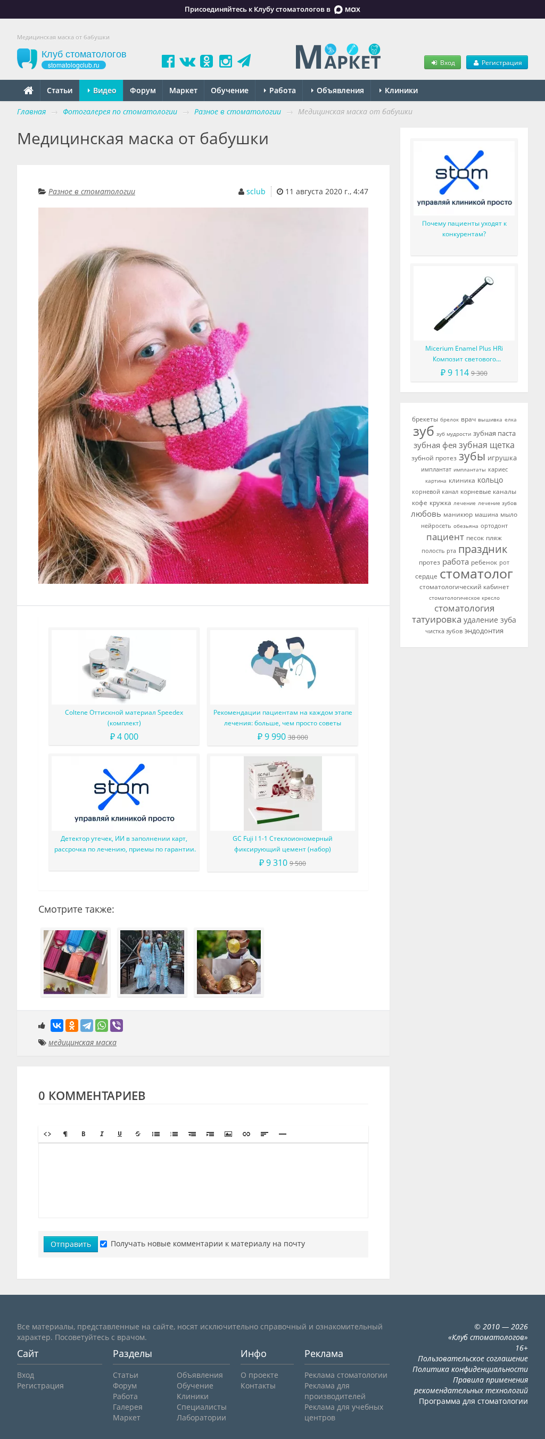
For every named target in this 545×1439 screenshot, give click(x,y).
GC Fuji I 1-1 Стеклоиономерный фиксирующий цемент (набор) (283, 844)
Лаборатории (201, 1417)
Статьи (59, 90)
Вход (447, 62)
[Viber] (116, 1025)
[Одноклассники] (71, 1025)
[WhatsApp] (101, 1025)
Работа (281, 90)
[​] (203, 1180)
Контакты (258, 1385)
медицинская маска (82, 1042)
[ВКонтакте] (57, 1025)
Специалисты (202, 1407)
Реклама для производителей (335, 1390)
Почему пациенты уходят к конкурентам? (464, 228)
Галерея (128, 1407)
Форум (143, 90)
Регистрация (501, 62)
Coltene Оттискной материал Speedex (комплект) (124, 717)
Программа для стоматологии (473, 1401)
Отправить (71, 1244)
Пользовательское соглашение (473, 1358)
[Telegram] (86, 1025)
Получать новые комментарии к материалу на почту (208, 1243)
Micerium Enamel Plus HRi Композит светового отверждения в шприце (464, 354)
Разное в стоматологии (91, 191)
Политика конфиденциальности (470, 1369)
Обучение (230, 90)
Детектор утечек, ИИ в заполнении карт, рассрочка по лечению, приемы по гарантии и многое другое (124, 844)
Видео (104, 90)
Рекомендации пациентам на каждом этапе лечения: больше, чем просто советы (282, 717)
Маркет (183, 90)
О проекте (259, 1375)
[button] (47, 1134)
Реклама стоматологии (345, 1375)
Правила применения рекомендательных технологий (471, 1385)
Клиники (400, 90)
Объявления (339, 90)
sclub (256, 191)
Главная (31, 111)
